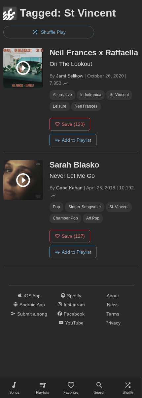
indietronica (90, 94)
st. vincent (119, 94)
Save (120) (73, 124)
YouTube (74, 322)
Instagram (74, 304)
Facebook (74, 314)
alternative (62, 94)
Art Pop (92, 218)
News (113, 304)
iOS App (32, 295)
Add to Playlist (76, 140)
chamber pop (65, 218)
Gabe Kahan (69, 187)
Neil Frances (86, 106)
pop (56, 207)
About (113, 295)
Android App (32, 304)
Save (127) (73, 236)
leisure (59, 106)
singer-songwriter (84, 207)
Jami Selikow (69, 75)
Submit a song (32, 314)
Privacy (113, 322)
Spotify (74, 295)
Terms (112, 314)
